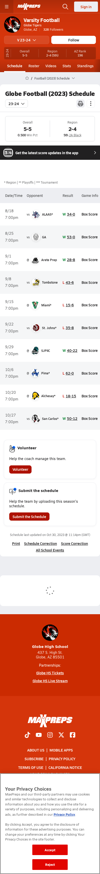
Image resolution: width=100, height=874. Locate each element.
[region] (50, 823)
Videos (50, 65)
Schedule (14, 65)
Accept (50, 849)
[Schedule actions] (91, 103)
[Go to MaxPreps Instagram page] (50, 735)
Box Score (90, 214)
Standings (85, 65)
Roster (33, 65)
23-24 (13, 103)
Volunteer (20, 469)
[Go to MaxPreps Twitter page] (61, 735)
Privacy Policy (62, 758)
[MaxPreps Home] (29, 6)
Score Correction (74, 543)
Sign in (86, 6)
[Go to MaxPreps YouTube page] (39, 735)
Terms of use (30, 767)
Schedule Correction (40, 543)
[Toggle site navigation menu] (6, 6)
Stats (67, 65)
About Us (35, 750)
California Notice (65, 767)
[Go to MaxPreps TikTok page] (27, 735)
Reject (50, 864)
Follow (73, 39)
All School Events (50, 550)
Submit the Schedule (29, 516)
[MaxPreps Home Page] (27, 78)
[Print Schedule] (80, 103)
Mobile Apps (61, 750)
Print (16, 543)
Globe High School (50, 646)
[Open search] (65, 6)
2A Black (75, 135)
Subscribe (34, 758)
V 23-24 (24, 39)
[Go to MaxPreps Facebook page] (72, 735)
